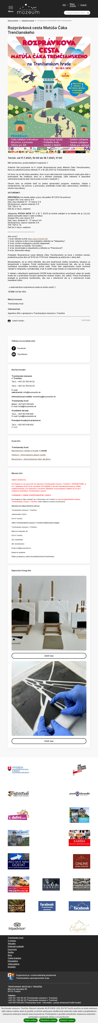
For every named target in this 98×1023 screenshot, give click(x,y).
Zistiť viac (49, 656)
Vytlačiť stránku (18, 321)
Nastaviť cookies (67, 1020)
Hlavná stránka (13, 21)
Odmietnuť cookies (48, 1020)
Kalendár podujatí (28, 21)
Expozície (12, 949)
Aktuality (12, 943)
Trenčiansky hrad (15, 938)
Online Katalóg (14, 958)
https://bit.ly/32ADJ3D (38, 239)
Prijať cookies (30, 1020)
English (84, 5)
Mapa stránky (73, 5)
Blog (10, 955)
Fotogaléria (13, 961)
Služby (11, 952)
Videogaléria (13, 964)
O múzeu (12, 941)
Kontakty (12, 967)
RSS (64, 5)
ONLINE (86, 213)
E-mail (14, 427)
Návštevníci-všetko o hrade (25, 451)
